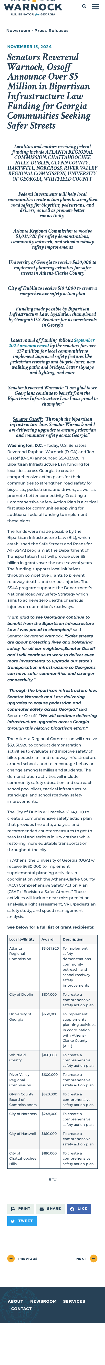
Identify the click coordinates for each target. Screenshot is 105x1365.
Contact (21, 1308)
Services (74, 1301)
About (16, 1301)
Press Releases (51, 30)
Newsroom (18, 30)
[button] (84, 6)
